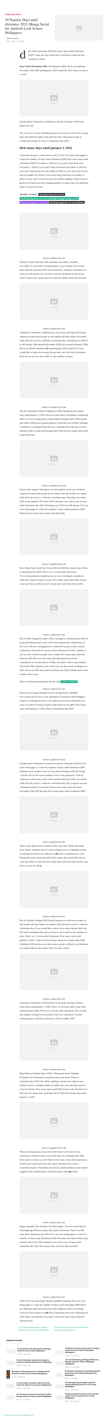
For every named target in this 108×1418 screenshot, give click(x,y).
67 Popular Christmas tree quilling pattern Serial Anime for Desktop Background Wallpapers (83, 1373)
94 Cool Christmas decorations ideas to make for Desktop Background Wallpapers (34, 1361)
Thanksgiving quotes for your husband (66, 202)
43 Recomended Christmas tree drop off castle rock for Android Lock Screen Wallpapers (81, 1396)
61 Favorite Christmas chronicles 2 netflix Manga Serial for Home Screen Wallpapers (34, 1395)
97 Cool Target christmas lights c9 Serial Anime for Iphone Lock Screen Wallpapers (34, 1384)
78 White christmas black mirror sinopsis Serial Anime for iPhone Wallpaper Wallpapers (82, 1350)
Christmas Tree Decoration (12, 1415)
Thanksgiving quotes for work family (37, 198)
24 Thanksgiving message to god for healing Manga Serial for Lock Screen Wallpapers (80, 1384)
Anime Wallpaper (13, 14)
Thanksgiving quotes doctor (51, 194)
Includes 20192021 (69, 681)
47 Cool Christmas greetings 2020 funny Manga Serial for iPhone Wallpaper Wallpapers (82, 1361)
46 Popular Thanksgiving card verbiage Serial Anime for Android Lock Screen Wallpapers (30, 1372)
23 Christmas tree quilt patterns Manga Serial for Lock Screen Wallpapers (34, 1349)
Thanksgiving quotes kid (67, 198)
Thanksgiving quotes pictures (33, 202)
